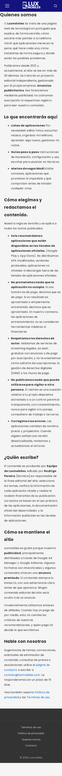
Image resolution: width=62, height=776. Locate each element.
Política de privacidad (31, 733)
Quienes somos (31, 739)
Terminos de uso (38, 697)
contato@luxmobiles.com (22, 675)
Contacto (31, 745)
